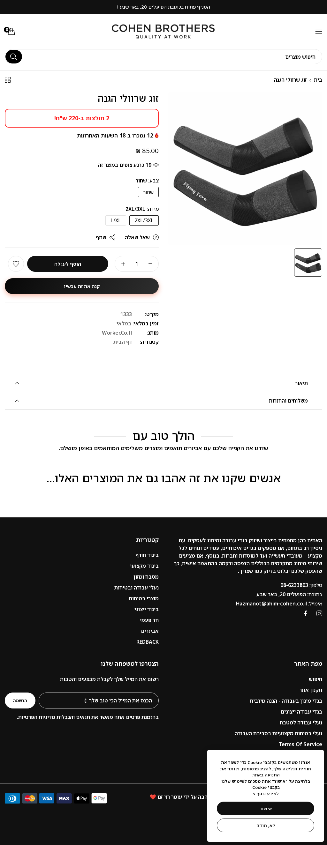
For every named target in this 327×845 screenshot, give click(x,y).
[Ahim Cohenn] (163, 31)
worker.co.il (117, 332)
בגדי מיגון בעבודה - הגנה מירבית (286, 700)
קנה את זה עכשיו (82, 286)
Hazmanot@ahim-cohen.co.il (279, 603)
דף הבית (122, 341)
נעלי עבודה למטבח (301, 722)
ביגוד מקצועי (144, 565)
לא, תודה (265, 825)
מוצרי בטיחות (144, 598)
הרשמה (20, 700)
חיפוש (315, 679)
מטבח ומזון (146, 576)
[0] (11, 31)
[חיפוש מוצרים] (13, 56)
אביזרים (150, 630)
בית (318, 79)
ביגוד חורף (147, 555)
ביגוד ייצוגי (146, 609)
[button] (16, 264)
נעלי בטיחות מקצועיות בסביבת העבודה (278, 733)
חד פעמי (149, 620)
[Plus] (123, 264)
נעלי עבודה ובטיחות (136, 587)
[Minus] (150, 264)
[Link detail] (319, 614)
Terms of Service (300, 744)
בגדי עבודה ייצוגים (301, 711)
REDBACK (147, 641)
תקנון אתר (310, 689)
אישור (265, 808)
